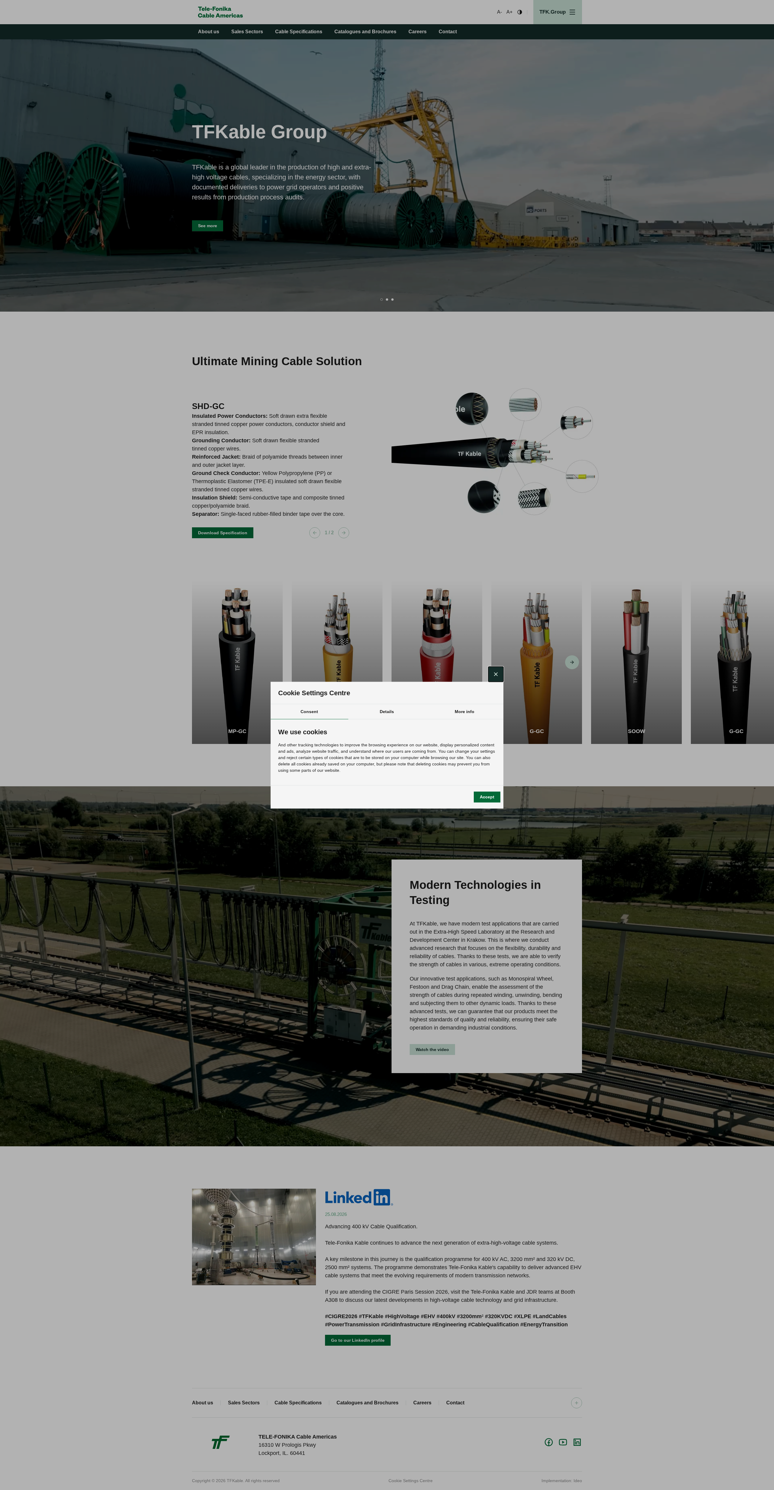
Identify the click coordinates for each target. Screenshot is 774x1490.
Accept (487, 796)
